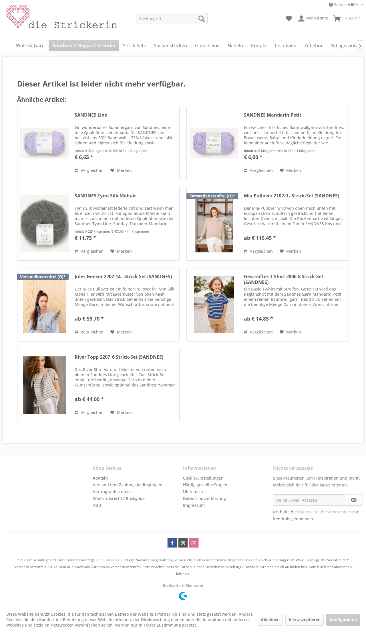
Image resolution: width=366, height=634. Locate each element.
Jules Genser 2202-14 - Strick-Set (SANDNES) (123, 277)
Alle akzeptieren (305, 619)
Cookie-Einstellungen (203, 478)
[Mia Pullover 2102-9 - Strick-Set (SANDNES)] (214, 224)
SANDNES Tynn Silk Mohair (105, 196)
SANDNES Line (91, 115)
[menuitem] (172, 18)
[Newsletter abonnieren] (354, 500)
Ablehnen (270, 619)
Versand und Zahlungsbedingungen (127, 484)
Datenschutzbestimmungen (324, 512)
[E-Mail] (193, 542)
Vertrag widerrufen (111, 491)
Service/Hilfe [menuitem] (346, 4)
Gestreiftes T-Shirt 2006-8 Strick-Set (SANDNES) (283, 279)
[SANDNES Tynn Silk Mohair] (44, 224)
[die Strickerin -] (49, 20)
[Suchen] (202, 18)
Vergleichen (91, 170)
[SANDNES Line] (44, 143)
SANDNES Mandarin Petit (272, 115)
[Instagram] (183, 542)
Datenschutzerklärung (204, 498)
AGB (97, 505)
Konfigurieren (343, 619)
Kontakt (100, 478)
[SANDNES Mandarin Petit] (214, 143)
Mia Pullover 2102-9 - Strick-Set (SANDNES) (291, 196)
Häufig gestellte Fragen (205, 484)
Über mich (193, 491)
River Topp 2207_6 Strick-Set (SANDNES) (119, 357)
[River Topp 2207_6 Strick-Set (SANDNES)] (44, 385)
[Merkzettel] (289, 18)
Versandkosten (108, 560)
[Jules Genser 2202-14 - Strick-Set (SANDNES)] (44, 304)
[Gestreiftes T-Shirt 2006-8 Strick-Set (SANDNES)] (214, 304)
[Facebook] (172, 542)
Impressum (194, 505)
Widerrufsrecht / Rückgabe (119, 498)
